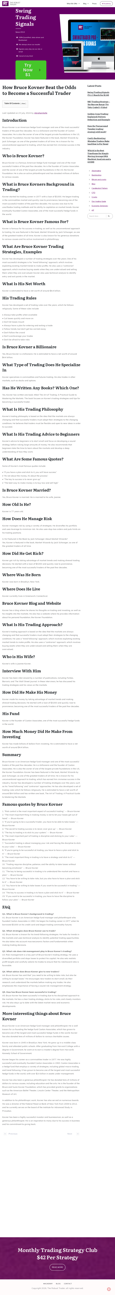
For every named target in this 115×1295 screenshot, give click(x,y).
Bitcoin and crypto (99, 179)
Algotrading (96, 171)
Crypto (94, 197)
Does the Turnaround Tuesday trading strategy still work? (97, 129)
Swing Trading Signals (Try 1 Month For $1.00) (98, 94)
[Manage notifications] (109, 1289)
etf (93, 210)
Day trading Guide (99, 201)
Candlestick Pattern (100, 188)
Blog (93, 184)
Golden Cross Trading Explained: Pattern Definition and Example (98, 116)
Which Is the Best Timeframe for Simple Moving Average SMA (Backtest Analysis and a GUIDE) (99, 156)
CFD (93, 192)
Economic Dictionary (100, 206)
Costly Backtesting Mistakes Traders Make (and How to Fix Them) (98, 141)
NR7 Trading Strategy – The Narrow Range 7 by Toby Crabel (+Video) (98, 104)
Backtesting (96, 175)
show (23, 103)
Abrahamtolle (40, 113)
